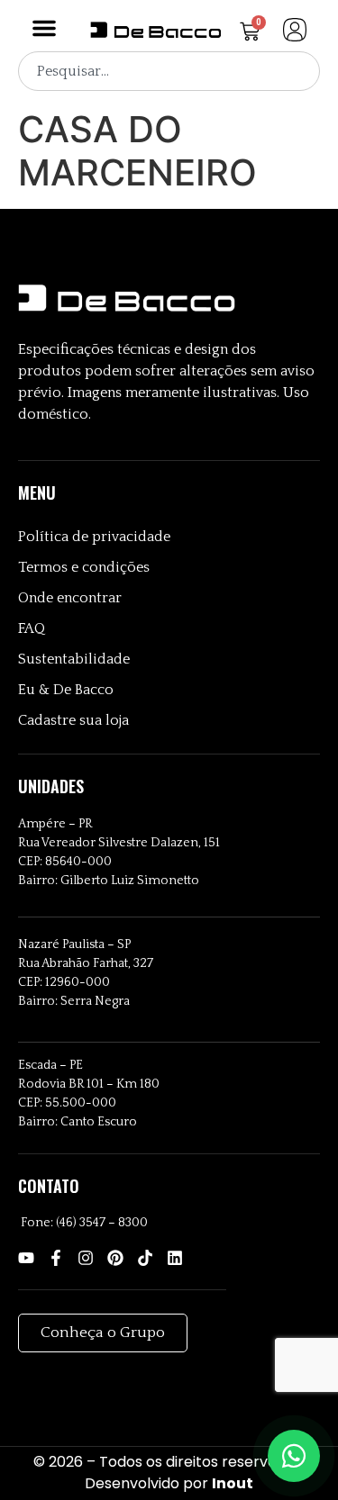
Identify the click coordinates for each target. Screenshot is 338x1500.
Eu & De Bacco (66, 690)
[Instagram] (86, 1258)
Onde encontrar (70, 598)
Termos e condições (84, 567)
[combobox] (169, 71)
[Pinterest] (115, 1258)
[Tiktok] (145, 1258)
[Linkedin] (175, 1258)
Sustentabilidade (74, 659)
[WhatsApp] (294, 1456)
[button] (44, 28)
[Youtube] (26, 1258)
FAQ (31, 628)
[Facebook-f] (56, 1258)
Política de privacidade (94, 537)
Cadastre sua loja (73, 720)
